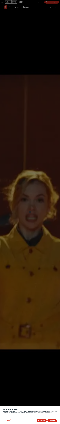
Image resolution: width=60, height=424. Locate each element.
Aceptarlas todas (52, 420)
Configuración (7, 420)
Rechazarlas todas (41, 420)
